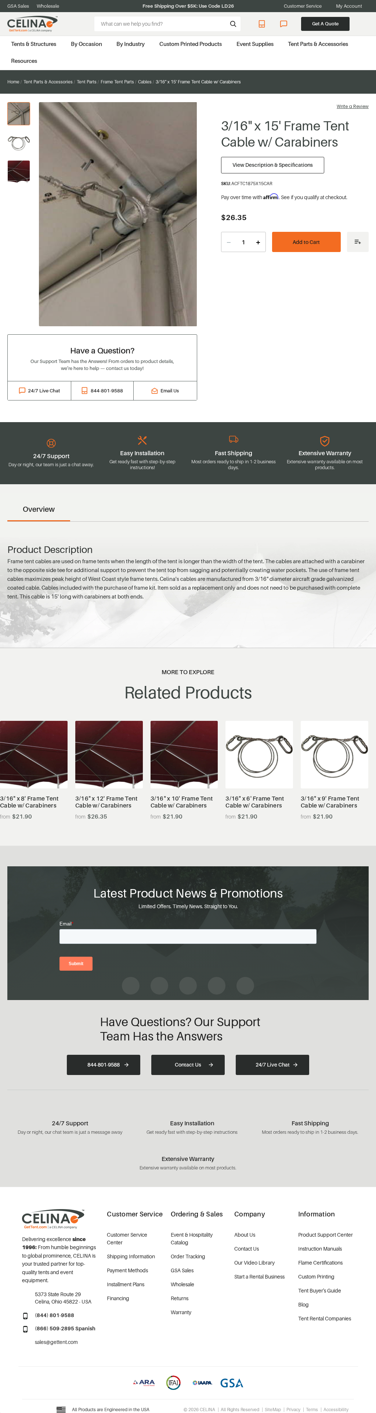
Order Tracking (188, 1256)
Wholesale (48, 6)
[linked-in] (216, 986)
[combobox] (167, 24)
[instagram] (159, 986)
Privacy (293, 1409)
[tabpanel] (118, 214)
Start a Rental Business (259, 1276)
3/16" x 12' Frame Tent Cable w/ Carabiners (106, 802)
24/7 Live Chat (284, 24)
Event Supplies (255, 43)
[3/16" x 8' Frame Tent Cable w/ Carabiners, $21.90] (34, 754)
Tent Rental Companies (324, 1318)
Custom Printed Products (190, 43)
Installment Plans (125, 1284)
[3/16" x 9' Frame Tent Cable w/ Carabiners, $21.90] (334, 754)
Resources (24, 60)
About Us (244, 1235)
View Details (33, 770)
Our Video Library (254, 1262)
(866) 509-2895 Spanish (65, 1328)
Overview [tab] (39, 509)
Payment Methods (127, 1270)
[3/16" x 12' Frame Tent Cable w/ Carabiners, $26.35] (109, 754)
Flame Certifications (320, 1262)
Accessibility (335, 1409)
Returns (179, 1298)
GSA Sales (18, 6)
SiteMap (273, 1409)
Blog (303, 1304)
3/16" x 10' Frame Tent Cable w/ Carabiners (182, 802)
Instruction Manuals (320, 1248)
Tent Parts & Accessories (318, 43)
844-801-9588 (263, 24)
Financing (118, 1298)
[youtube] (188, 986)
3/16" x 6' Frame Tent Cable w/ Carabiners (254, 802)
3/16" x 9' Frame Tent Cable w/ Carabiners (330, 802)
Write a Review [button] (353, 106)
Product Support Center (325, 1235)
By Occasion (86, 43)
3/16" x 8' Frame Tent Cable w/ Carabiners (29, 802)
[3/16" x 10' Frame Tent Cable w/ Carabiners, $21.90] (184, 754)
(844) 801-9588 (54, 1315)
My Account (349, 6)
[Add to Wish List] (358, 242)
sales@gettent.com (56, 1342)
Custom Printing (316, 1276)
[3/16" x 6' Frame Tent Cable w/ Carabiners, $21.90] (259, 754)
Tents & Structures (33, 43)
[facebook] (131, 986)
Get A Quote (325, 23)
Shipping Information (131, 1256)
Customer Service (303, 6)
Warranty (181, 1312)
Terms (312, 1409)
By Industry (130, 43)
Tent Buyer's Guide (319, 1290)
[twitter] (245, 986)
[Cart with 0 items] (365, 23)
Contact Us (188, 1064)
